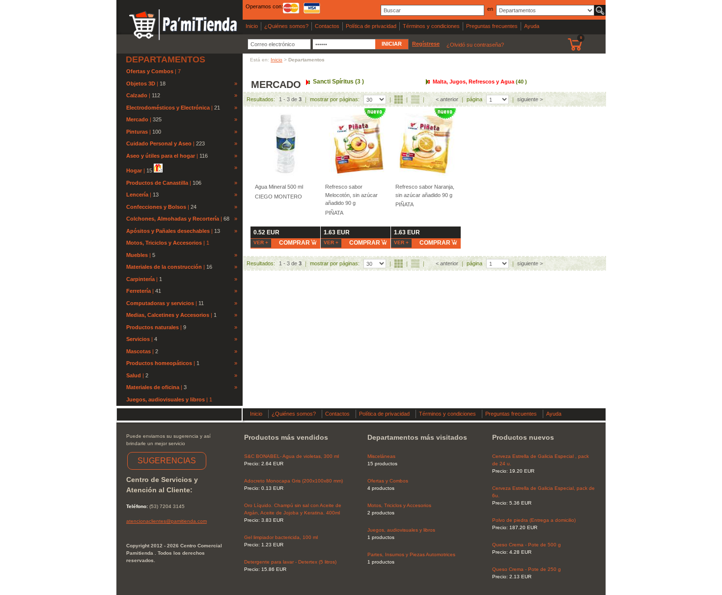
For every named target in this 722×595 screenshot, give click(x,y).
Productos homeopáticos (159, 363)
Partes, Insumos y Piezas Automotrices (411, 554)
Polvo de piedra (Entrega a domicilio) (534, 520)
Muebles (137, 255)
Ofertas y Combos (150, 71)
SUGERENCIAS (167, 460)
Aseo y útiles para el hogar (160, 156)
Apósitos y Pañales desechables (168, 231)
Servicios (138, 339)
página (474, 99)
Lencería (137, 195)
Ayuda (531, 26)
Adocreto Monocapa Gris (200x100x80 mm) (293, 480)
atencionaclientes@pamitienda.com (166, 521)
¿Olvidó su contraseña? (475, 45)
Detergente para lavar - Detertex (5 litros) (290, 562)
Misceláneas (381, 456)
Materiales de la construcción (164, 267)
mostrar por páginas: (335, 99)
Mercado (137, 119)
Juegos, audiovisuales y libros (166, 399)
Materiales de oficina (152, 387)
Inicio (252, 26)
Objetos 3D (140, 83)
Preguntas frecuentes (492, 26)
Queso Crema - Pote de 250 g (526, 569)
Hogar (134, 170)
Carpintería (140, 279)
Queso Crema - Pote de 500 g (526, 544)
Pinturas (137, 132)
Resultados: (261, 99)
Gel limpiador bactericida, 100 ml (281, 537)
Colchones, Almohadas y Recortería (172, 219)
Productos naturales (152, 327)
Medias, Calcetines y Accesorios (167, 315)
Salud (133, 375)
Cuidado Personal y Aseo (159, 143)
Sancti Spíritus (338, 81)
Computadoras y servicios (160, 303)
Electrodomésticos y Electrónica (168, 108)
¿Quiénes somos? (286, 26)
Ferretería (138, 291)
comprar (294, 242)
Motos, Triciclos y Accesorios (164, 243)
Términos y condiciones (431, 26)
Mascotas (138, 351)
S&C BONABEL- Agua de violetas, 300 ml (291, 456)
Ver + (260, 242)
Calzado (136, 95)
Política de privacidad (371, 26)
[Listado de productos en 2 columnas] (415, 99)
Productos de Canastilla (157, 183)
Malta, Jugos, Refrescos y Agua (480, 82)
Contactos (327, 26)
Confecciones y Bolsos (156, 207)
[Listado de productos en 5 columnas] (398, 99)
